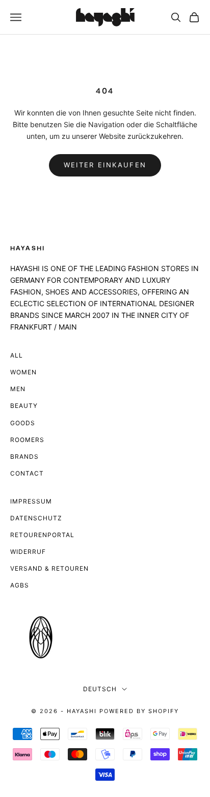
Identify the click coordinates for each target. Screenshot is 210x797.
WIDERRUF (28, 551)
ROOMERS (27, 440)
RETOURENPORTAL (42, 535)
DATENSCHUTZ (36, 518)
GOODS (22, 423)
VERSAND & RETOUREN (49, 568)
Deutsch (100, 689)
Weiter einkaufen (105, 165)
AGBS (19, 585)
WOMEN (23, 372)
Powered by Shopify (139, 711)
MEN (17, 389)
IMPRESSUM (31, 501)
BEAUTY (24, 405)
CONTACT (27, 473)
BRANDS (24, 456)
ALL (16, 355)
